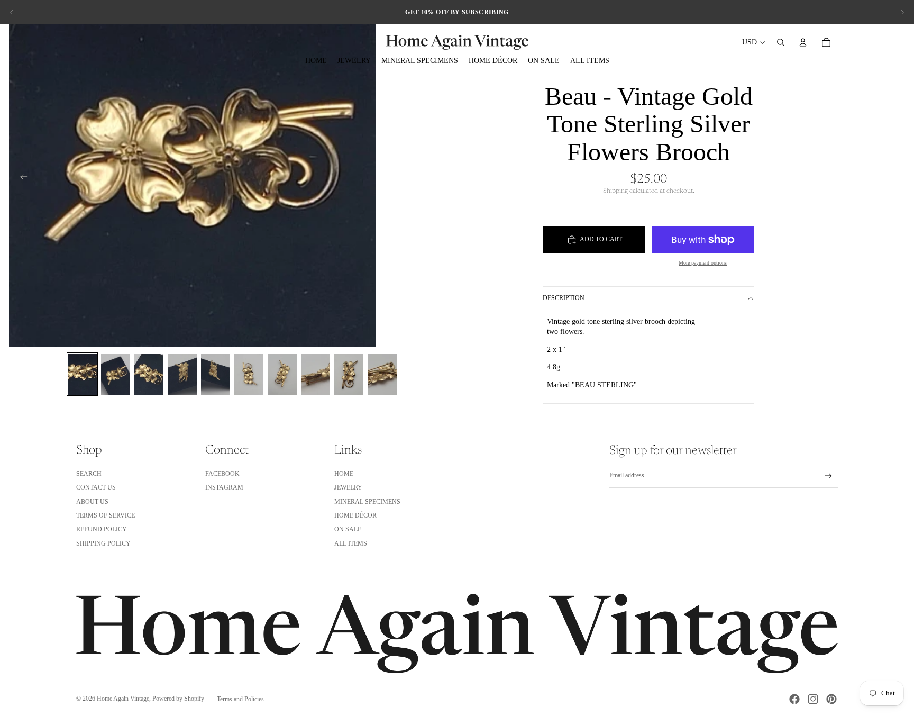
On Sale (347, 529)
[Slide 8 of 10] (315, 374)
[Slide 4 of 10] (182, 374)
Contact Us (96, 487)
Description (563, 298)
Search (89, 473)
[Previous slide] (11, 12)
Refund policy (101, 529)
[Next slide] (902, 12)
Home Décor (355, 515)
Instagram (224, 487)
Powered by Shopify (178, 698)
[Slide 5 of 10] (215, 374)
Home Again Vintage (123, 698)
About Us (92, 501)
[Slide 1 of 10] (82, 374)
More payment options (703, 263)
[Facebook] (794, 699)
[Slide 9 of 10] (348, 374)
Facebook (222, 473)
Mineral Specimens (367, 501)
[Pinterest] (831, 699)
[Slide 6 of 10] (248, 374)
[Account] (803, 42)
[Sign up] (828, 476)
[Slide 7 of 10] (282, 374)
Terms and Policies (240, 699)
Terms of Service (105, 515)
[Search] (780, 42)
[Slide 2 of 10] (115, 374)
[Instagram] (813, 699)
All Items (350, 543)
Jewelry (348, 487)
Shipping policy (103, 543)
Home (343, 473)
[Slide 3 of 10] (148, 374)
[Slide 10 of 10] (382, 374)
